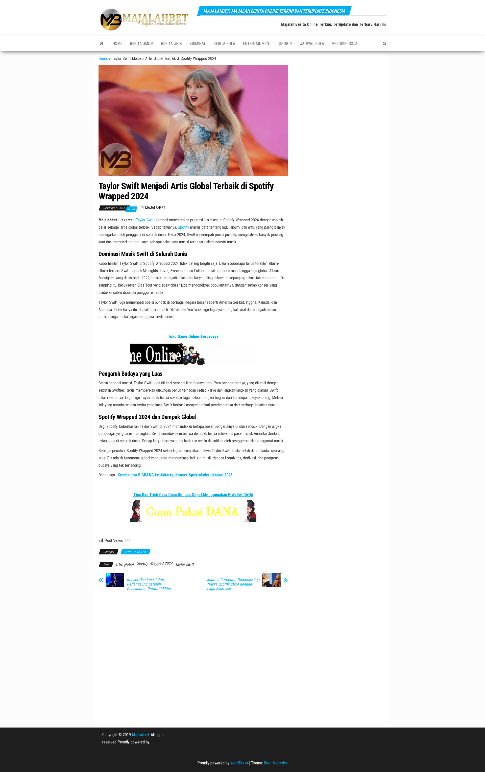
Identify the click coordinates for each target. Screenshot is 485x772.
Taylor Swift (145, 220)
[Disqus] (193, 659)
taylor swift (185, 564)
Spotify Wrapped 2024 (155, 563)
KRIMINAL (197, 43)
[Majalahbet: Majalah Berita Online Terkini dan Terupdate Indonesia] (102, 43)
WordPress (239, 763)
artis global (124, 564)
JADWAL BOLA (312, 43)
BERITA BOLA (224, 43)
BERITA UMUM (141, 43)
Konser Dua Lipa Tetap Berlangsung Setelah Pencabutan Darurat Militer (149, 584)
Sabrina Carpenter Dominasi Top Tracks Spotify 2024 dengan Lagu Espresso (233, 584)
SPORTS (286, 43)
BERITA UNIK (171, 43)
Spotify (183, 227)
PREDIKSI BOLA (344, 43)
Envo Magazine (276, 763)
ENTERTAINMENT (257, 43)
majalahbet (155, 208)
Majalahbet (140, 734)
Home (117, 43)
